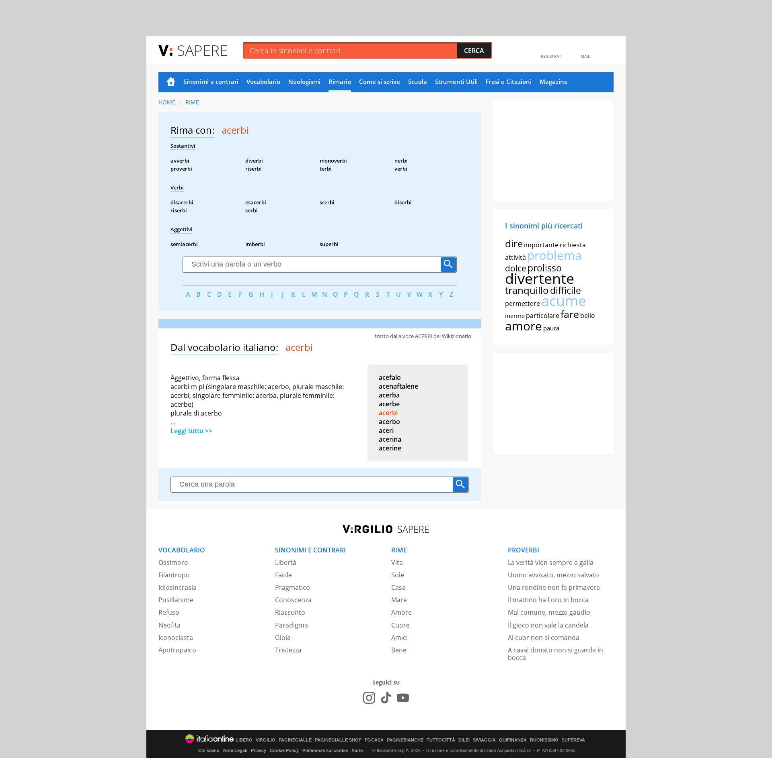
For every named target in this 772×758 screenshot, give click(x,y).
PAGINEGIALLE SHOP (338, 740)
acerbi (388, 412)
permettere (522, 303)
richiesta (573, 244)
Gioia (283, 637)
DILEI (464, 740)
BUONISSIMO (544, 740)
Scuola (417, 81)
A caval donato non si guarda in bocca (555, 654)
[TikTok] (386, 697)
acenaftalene (398, 386)
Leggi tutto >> (191, 430)
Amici (399, 637)
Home (170, 82)
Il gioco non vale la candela (548, 625)
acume (563, 300)
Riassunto (290, 612)
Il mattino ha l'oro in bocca (548, 599)
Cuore (400, 625)
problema (554, 255)
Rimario (340, 81)
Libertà (285, 562)
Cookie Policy (284, 750)
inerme (515, 316)
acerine (390, 448)
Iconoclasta (175, 637)
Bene (399, 650)
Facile (283, 575)
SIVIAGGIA (484, 740)
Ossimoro (173, 562)
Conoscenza (293, 599)
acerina (390, 439)
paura (551, 328)
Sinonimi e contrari (210, 81)
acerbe (389, 403)
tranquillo (527, 290)
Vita (397, 562)
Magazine (554, 81)
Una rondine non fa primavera (554, 587)
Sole (397, 575)
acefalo (390, 377)
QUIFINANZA (513, 740)
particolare (542, 315)
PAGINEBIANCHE (405, 740)
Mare (399, 599)
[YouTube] (402, 697)
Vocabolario (263, 81)
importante (541, 244)
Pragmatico (292, 587)
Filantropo (174, 575)
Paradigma (291, 625)
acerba (389, 395)
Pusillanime (175, 599)
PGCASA (374, 740)
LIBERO (244, 740)
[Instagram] (369, 697)
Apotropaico (177, 650)
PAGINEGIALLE (295, 740)
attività (515, 257)
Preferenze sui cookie (325, 750)
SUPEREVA (573, 740)
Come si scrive (379, 81)
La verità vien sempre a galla (550, 562)
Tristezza (288, 650)
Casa (398, 587)
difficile (565, 290)
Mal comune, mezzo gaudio (549, 612)
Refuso (168, 612)
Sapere (202, 50)
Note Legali (235, 750)
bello (587, 315)
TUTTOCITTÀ (441, 740)
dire (514, 243)
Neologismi (304, 81)
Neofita (169, 625)
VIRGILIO (265, 740)
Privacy (258, 750)
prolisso (545, 267)
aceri (386, 430)
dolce (515, 268)
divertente (539, 278)
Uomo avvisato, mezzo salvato (553, 575)
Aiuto (357, 750)
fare (570, 314)
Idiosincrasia (177, 587)
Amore (401, 612)
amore (523, 326)
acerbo (389, 421)
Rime (192, 102)
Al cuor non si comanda (543, 637)
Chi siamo (209, 750)
